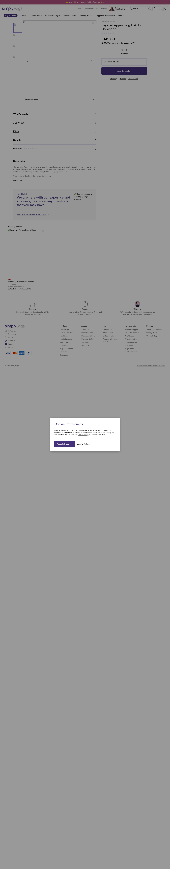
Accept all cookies (64, 444)
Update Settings (83, 444)
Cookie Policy (83, 435)
